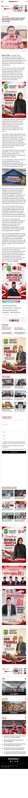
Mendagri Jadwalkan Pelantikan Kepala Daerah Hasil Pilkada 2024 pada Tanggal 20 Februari (7, 410)
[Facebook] (10, 320)
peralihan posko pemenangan (10, 310)
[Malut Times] (14, 1)
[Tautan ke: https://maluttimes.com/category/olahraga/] (25, 718)
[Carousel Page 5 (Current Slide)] (17, 712)
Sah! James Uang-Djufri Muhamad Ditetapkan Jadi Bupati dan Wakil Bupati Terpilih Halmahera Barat (7, 333)
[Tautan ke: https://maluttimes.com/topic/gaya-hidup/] (25, 699)
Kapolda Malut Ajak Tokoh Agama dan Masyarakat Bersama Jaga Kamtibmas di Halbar (20, 498)
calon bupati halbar (7, 308)
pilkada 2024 (6, 312)
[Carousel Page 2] (12, 712)
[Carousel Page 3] (14, 712)
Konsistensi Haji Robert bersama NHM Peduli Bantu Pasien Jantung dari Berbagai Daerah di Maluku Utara (13, 710)
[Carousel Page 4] (15, 712)
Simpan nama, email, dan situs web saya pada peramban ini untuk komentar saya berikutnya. (13, 442)
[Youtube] (18, 320)
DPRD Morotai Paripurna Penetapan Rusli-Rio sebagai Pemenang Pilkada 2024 (7, 328)
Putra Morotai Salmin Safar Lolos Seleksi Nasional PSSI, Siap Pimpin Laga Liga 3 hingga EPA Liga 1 (14, 749)
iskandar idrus (17, 308)
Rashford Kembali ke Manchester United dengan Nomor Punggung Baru (13, 740)
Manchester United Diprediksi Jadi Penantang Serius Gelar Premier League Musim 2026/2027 (14, 736)
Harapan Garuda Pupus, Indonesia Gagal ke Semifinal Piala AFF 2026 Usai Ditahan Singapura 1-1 (15, 744)
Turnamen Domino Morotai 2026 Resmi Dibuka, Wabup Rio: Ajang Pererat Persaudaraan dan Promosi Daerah (15, 752)
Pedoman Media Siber (5, 767)
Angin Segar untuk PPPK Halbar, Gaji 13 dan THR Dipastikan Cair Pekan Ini (7, 521)
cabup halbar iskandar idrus (9, 305)
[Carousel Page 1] (11, 712)
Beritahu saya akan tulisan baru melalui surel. (14, 449)
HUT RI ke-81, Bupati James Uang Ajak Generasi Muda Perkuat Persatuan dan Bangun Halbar (20, 509)
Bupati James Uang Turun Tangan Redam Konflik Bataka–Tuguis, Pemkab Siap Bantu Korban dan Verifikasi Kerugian (20, 521)
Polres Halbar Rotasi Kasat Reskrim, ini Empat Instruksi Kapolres (7, 509)
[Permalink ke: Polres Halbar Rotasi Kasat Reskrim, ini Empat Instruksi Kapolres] (8, 504)
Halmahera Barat (4, 23)
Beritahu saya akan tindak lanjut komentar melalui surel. (13, 446)
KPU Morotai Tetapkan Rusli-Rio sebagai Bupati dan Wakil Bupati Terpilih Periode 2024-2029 (20, 333)
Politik (9, 23)
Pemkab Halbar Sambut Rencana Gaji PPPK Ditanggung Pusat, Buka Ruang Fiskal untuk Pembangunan (7, 498)
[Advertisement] (14, 470)
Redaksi (16, 765)
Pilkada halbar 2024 (15, 312)
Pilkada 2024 (5, 16)
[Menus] (2, 1)
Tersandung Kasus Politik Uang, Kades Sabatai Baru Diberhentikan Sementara (20, 410)
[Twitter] (13, 320)
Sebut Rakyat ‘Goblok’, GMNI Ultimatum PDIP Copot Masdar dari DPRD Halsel (12, 690)
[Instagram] (15, 320)
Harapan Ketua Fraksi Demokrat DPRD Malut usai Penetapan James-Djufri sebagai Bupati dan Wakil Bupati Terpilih (20, 328)
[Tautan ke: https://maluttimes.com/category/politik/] (25, 679)
